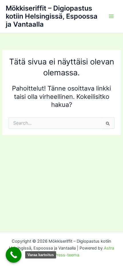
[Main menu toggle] (111, 16)
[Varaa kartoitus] (13, 255)
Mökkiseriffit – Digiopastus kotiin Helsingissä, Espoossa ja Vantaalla (52, 16)
